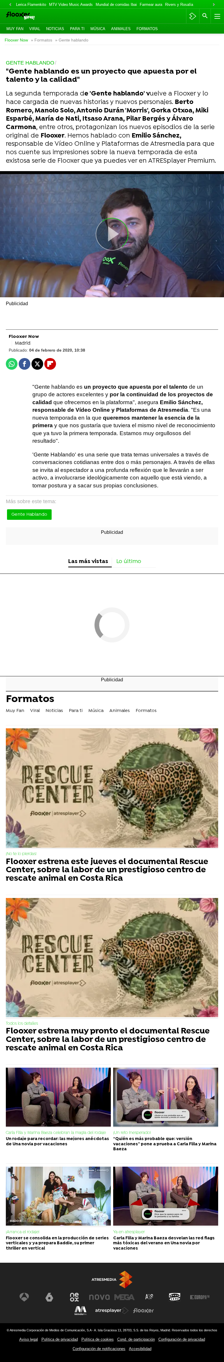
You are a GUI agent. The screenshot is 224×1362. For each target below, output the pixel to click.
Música (97, 29)
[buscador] (205, 16)
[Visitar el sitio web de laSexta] (49, 1297)
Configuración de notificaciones (99, 1349)
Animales (121, 29)
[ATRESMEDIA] (112, 1279)
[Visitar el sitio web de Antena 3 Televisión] (24, 1297)
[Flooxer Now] (29, 16)
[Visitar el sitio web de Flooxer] (143, 1310)
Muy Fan (14, 29)
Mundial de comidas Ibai (116, 4)
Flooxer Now (16, 40)
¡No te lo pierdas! (21, 854)
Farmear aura (151, 4)
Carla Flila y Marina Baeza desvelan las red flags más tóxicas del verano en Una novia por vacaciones (164, 1243)
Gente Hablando (29, 514)
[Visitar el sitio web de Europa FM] (200, 1297)
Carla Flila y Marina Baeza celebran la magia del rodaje (56, 1132)
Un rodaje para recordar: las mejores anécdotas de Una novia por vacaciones (57, 1141)
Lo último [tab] (128, 561)
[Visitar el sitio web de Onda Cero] (174, 1297)
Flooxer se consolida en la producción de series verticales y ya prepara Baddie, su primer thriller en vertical (57, 1243)
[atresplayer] (192, 16)
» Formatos (41, 40)
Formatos (147, 29)
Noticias (55, 29)
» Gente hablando (71, 40)
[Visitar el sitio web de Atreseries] (149, 1297)
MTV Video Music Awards (71, 4)
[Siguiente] (213, 5)
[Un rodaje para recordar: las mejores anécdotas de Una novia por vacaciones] (58, 1098)
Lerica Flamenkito (31, 4)
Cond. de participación (136, 1339)
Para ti (77, 29)
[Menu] (217, 16)
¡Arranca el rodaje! (22, 1232)
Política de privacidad (59, 1339)
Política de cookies (97, 1339)
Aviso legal (28, 1339)
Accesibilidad (140, 1349)
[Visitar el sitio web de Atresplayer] (112, 1310)
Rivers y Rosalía (179, 4)
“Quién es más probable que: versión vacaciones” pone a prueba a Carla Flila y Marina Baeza (164, 1144)
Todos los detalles (22, 1023)
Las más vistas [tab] (88, 561)
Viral (34, 29)
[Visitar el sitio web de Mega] (124, 1297)
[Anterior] (10, 5)
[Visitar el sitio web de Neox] (74, 1297)
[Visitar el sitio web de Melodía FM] (80, 1310)
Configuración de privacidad (181, 1339)
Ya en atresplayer (129, 1232)
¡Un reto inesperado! (132, 1132)
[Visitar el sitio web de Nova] (99, 1297)
